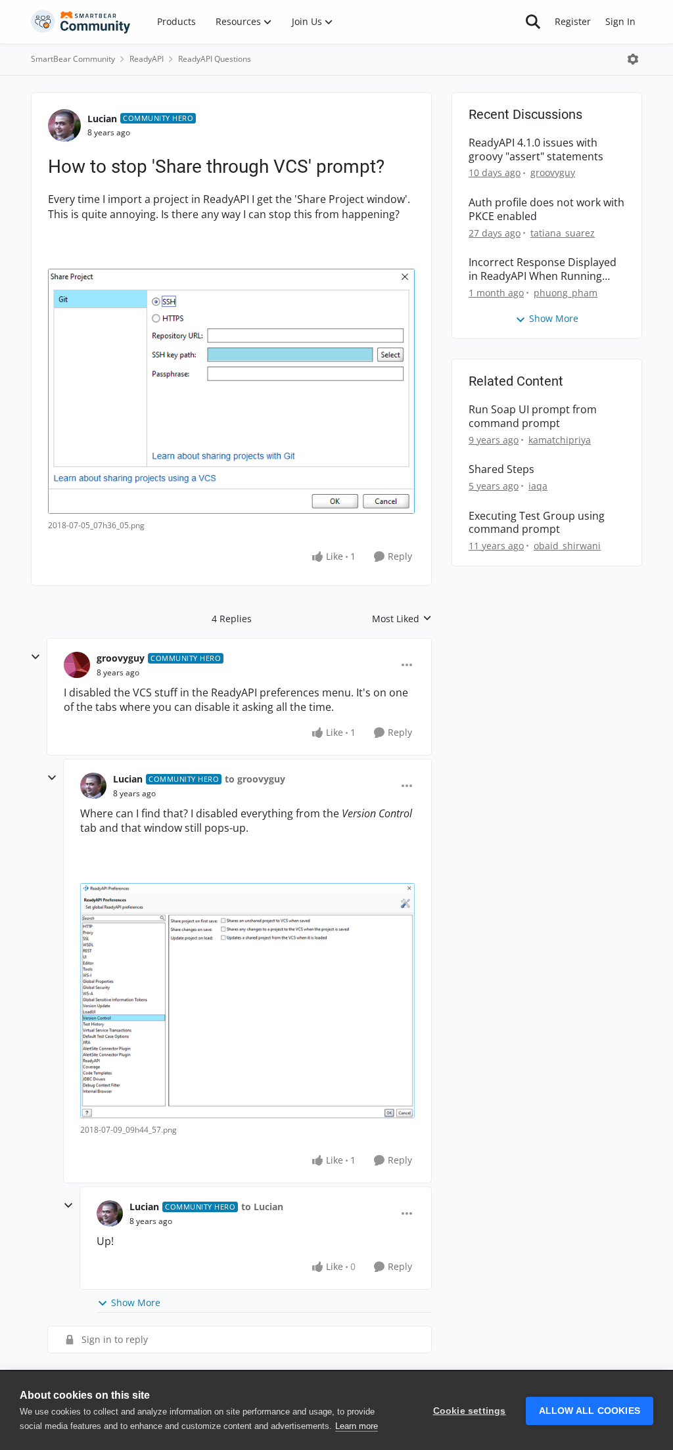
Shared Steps (501, 469)
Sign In (620, 21)
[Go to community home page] (81, 22)
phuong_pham (565, 292)
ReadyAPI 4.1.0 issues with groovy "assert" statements (536, 150)
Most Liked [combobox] (402, 618)
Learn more (356, 1426)
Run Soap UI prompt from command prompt (533, 416)
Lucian (102, 118)
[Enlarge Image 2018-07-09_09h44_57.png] (247, 1000)
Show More (135, 1302)
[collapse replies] (35, 657)
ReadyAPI (146, 58)
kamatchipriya (559, 440)
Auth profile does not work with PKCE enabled (546, 209)
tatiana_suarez (562, 233)
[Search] (533, 22)
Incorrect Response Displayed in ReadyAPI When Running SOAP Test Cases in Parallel (542, 269)
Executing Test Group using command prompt (537, 523)
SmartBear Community (73, 58)
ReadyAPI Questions (214, 58)
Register (573, 21)
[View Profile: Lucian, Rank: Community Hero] (64, 125)
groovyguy (121, 658)
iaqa (537, 486)
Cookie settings (469, 1411)
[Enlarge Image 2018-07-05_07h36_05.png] (231, 391)
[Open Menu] (633, 59)
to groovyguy (255, 779)
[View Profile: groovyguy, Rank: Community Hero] (77, 665)
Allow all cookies (589, 1411)
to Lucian (262, 1206)
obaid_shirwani (567, 545)
